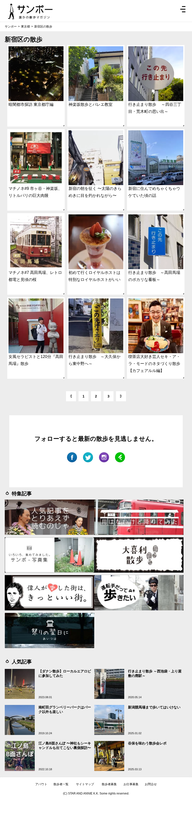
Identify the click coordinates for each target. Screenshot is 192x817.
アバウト (41, 784)
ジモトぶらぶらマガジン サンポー (30, 11)
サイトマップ (85, 784)
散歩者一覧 (61, 784)
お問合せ (151, 784)
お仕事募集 (131, 784)
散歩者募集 (109, 784)
